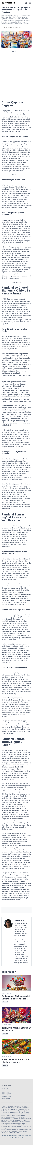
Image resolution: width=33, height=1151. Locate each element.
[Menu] (30, 3)
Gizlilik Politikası (6, 1093)
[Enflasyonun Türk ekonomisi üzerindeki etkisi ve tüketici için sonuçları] (16, 990)
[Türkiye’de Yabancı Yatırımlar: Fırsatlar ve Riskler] (16, 1022)
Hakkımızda (5, 1095)
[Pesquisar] (26, 3)
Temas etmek (5, 1098)
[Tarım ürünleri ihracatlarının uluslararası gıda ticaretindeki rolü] (16, 1054)
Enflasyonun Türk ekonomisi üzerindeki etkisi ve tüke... (16, 997)
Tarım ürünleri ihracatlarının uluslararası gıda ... (16, 1060)
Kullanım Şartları (6, 1096)
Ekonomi (5, 1002)
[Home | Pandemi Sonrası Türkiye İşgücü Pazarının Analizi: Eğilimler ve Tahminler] (8, 3)
